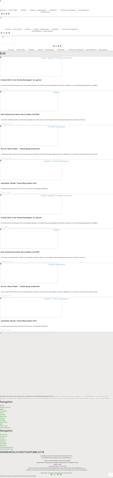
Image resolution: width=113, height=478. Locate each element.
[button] (6, 15)
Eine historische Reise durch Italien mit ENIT (20, 114)
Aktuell (3, 10)
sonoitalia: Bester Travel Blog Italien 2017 (19, 183)
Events (33, 10)
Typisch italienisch (68, 10)
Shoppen (53, 10)
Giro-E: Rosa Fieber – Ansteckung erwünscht (20, 149)
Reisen (24, 10)
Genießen (41, 10)
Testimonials (83, 10)
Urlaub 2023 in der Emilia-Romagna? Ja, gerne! (21, 80)
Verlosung (45, 12)
